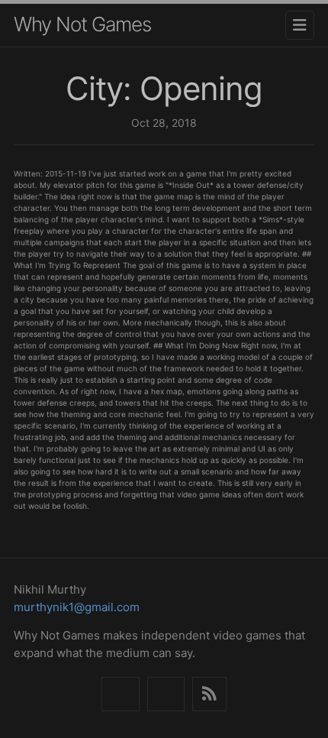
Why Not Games (82, 24)
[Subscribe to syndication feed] (209, 694)
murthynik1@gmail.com (77, 607)
